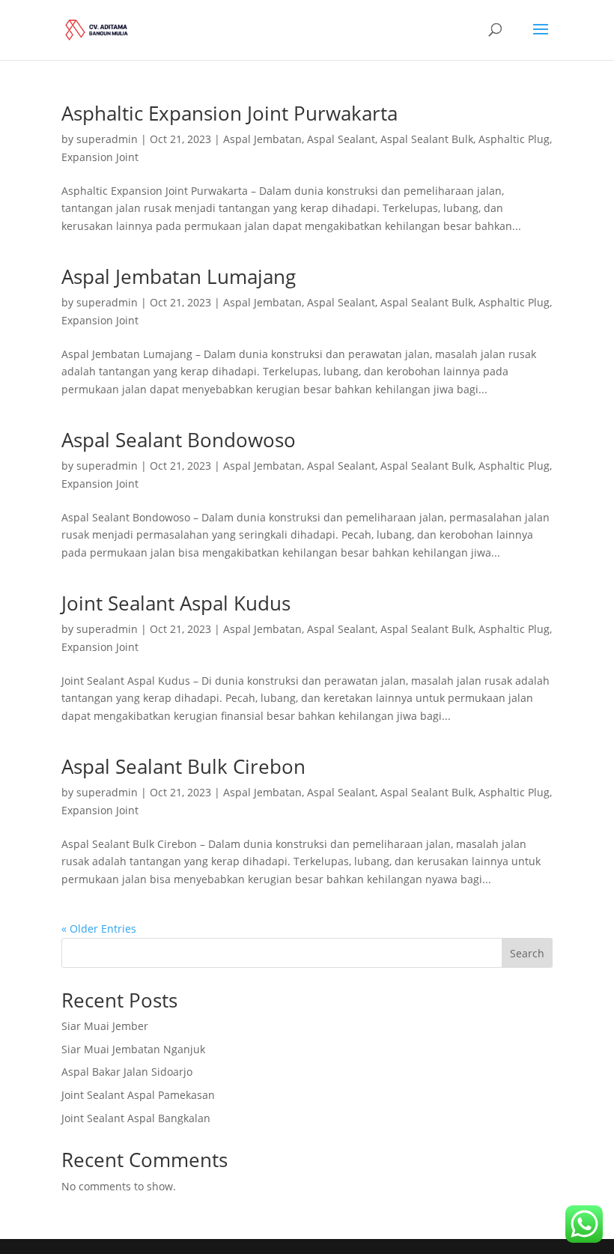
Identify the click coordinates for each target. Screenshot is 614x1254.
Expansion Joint (100, 157)
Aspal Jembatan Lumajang (178, 276)
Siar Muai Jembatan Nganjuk (133, 1049)
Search (527, 953)
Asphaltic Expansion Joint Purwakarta (229, 113)
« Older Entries (98, 928)
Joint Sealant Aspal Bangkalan (135, 1118)
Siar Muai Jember (104, 1026)
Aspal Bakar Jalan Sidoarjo (126, 1071)
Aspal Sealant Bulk (426, 139)
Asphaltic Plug (514, 139)
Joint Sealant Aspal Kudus (176, 603)
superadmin (107, 139)
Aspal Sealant (341, 139)
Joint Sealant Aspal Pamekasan (138, 1095)
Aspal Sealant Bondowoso (178, 439)
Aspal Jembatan (262, 139)
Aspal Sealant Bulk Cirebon (183, 766)
